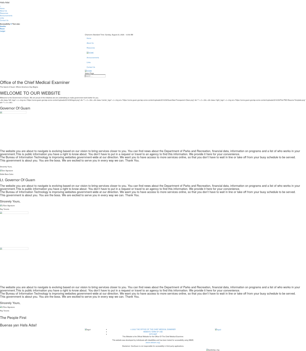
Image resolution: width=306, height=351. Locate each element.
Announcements (6, 15)
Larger (2, 31)
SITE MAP (153, 334)
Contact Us (4, 20)
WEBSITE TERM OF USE (153, 331)
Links (2, 18)
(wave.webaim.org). (153, 342)
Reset (2, 28)
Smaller (3, 26)
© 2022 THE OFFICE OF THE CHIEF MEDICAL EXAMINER (153, 329)
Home (2, 8)
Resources (4, 13)
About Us (3, 11)
